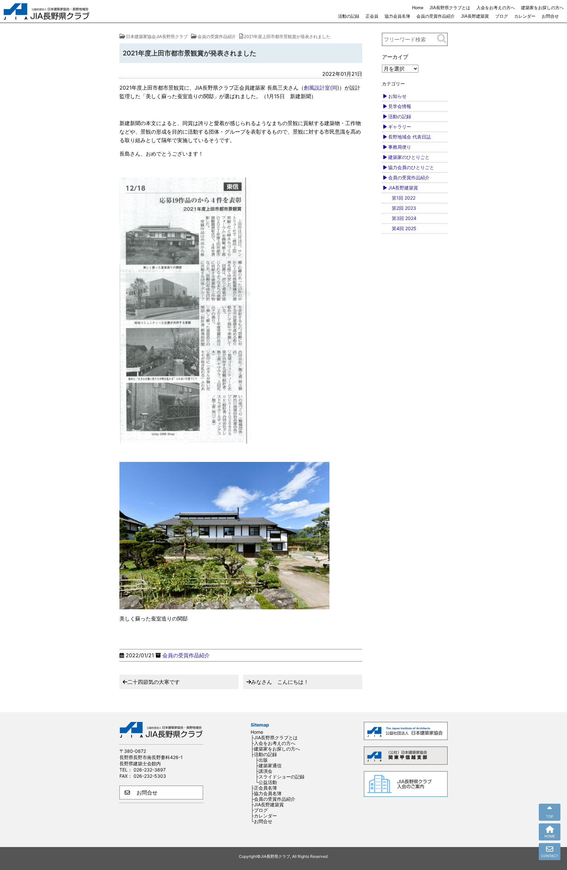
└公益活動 (266, 782)
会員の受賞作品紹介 (435, 16)
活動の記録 (348, 16)
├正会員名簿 (264, 788)
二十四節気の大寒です (153, 682)
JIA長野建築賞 (475, 16)
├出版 (261, 760)
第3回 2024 (404, 218)
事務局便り (399, 147)
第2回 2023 (404, 208)
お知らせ (397, 96)
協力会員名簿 (397, 16)
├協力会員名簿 (266, 793)
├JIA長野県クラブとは (274, 737)
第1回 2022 (403, 198)
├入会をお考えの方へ (273, 743)
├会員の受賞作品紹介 (273, 799)
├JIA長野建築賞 (267, 804)
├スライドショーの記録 (279, 776)
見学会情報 (399, 106)
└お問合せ (261, 821)
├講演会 (263, 771)
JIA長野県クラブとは (450, 7)
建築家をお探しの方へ (542, 7)
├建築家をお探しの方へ (275, 748)
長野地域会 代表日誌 (409, 137)
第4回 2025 (404, 228)
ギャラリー (399, 126)
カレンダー (525, 16)
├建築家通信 (268, 765)
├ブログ (259, 810)
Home (417, 7)
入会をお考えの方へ (495, 7)
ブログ (501, 16)
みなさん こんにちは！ (280, 682)
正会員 (372, 16)
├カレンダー (264, 815)
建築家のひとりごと (409, 157)
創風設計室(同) (321, 87)
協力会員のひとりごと (411, 167)
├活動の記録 (264, 754)
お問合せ (550, 16)
